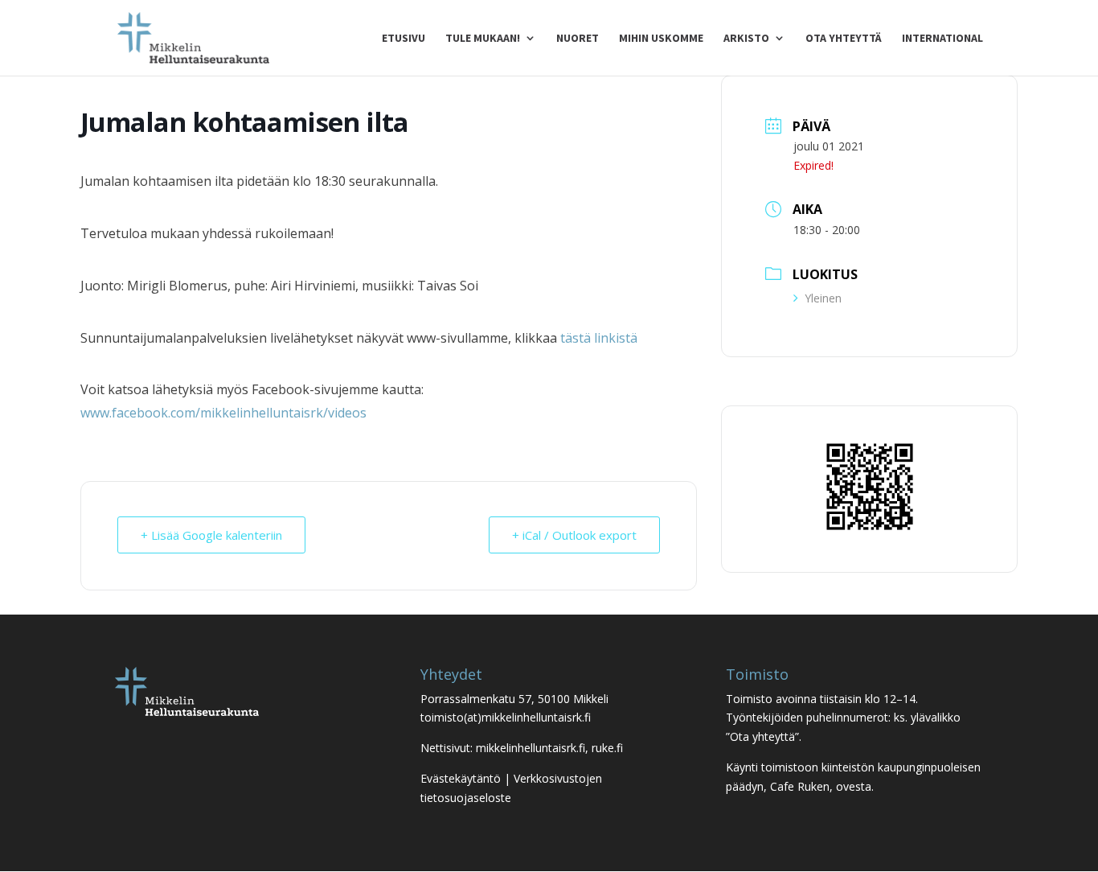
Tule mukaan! (482, 38)
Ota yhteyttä (843, 38)
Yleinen (823, 298)
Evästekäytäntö (460, 778)
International (942, 38)
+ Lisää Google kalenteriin (211, 535)
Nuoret (577, 38)
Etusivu (403, 38)
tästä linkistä (598, 338)
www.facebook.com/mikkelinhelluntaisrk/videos (223, 413)
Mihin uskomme (661, 38)
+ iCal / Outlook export (574, 535)
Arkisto (746, 38)
